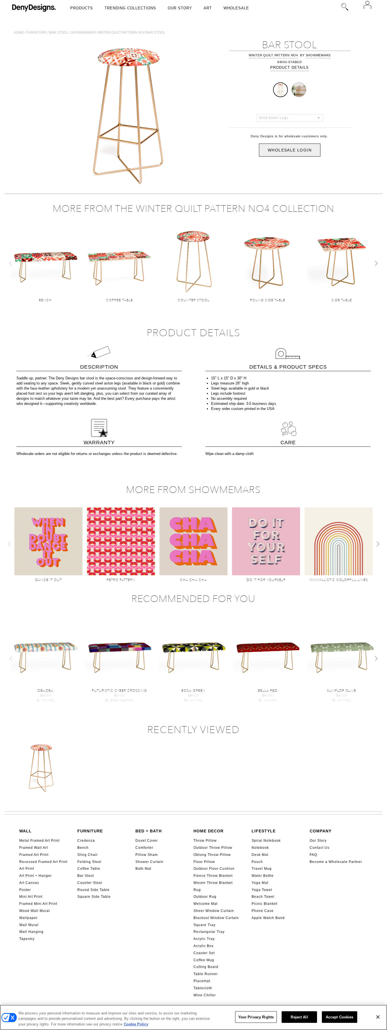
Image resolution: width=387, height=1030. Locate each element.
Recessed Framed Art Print (43, 862)
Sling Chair (87, 855)
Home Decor (209, 831)
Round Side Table (93, 890)
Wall (25, 831)
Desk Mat (260, 855)
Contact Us (319, 848)
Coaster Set (204, 953)
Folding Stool (89, 862)
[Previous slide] (11, 263)
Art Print (26, 869)
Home (19, 33)
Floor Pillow (204, 862)
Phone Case (263, 911)
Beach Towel (263, 897)
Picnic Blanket (264, 904)
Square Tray (205, 925)
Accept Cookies (340, 1017)
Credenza (86, 841)
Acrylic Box (204, 946)
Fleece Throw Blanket (213, 876)
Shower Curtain (149, 862)
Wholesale (236, 8)
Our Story (180, 8)
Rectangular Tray (209, 932)
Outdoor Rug (205, 897)
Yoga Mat (260, 883)
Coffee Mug (204, 960)
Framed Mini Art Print (38, 904)
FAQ (313, 855)
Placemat (202, 981)
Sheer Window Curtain (214, 911)
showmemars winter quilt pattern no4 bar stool (118, 33)
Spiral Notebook (266, 841)
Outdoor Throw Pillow (213, 848)
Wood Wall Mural (34, 911)
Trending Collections (130, 8)
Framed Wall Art (33, 848)
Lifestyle (264, 831)
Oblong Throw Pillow (212, 855)
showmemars (318, 55)
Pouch (257, 862)
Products (81, 8)
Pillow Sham (146, 855)
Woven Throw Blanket (213, 883)
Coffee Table (88, 869)
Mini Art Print (30, 897)
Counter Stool (89, 883)
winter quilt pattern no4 (273, 55)
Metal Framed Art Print (39, 841)
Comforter (144, 848)
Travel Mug (262, 869)
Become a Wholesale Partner (336, 862)
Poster (25, 890)
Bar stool (58, 33)
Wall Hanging (31, 932)
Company (320, 831)
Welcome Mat (206, 904)
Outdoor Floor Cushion (214, 869)
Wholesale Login (290, 150)
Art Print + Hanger (35, 876)
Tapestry (27, 939)
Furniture (36, 33)
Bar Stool (85, 876)
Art (208, 8)
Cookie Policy (136, 1024)
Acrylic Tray (204, 939)
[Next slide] (376, 263)
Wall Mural (29, 925)
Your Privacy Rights (256, 1017)
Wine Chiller (205, 995)
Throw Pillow (205, 841)
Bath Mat (143, 869)
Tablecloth (203, 988)
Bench (83, 848)
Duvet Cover (146, 841)
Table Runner (206, 974)
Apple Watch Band (268, 918)
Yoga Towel (262, 890)
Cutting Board (206, 967)
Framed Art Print (33, 855)
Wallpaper (28, 918)
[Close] (378, 1017)
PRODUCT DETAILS (289, 67)
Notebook (260, 848)
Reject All (299, 1017)
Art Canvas (29, 883)
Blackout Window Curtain (216, 918)
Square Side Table (94, 897)
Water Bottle (263, 876)
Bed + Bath (148, 831)
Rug (197, 890)
